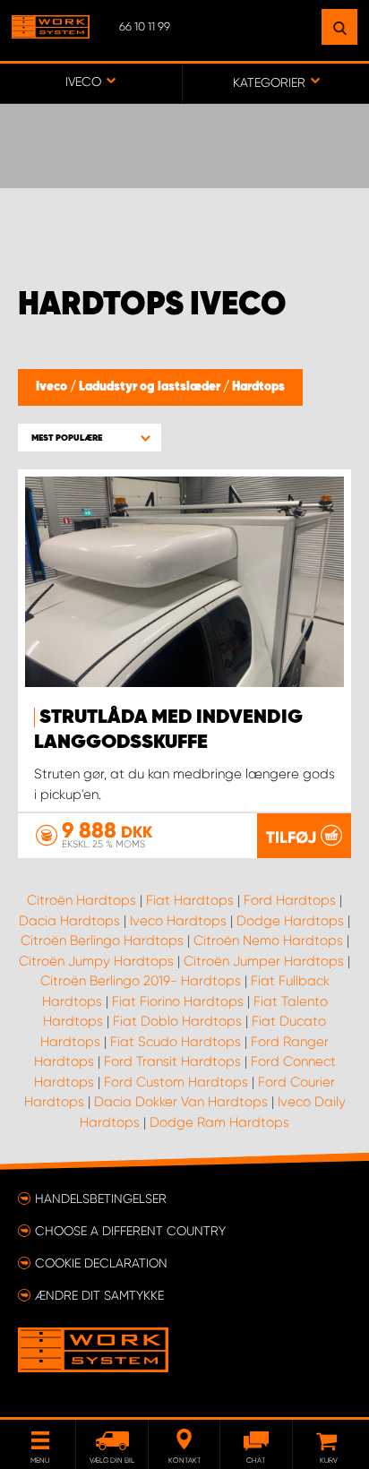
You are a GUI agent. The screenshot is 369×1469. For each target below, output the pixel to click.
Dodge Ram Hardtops (219, 1122)
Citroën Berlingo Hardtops (102, 940)
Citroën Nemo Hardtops (268, 940)
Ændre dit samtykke (99, 1295)
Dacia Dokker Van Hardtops (181, 1102)
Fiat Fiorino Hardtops (178, 1001)
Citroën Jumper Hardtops (264, 961)
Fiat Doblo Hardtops (177, 1021)
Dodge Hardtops (290, 921)
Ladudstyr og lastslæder (151, 387)
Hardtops (258, 387)
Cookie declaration (101, 1263)
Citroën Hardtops (81, 900)
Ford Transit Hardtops (172, 1061)
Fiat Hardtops (190, 900)
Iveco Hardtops (178, 921)
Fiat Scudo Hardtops (175, 1042)
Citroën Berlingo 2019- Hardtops (140, 981)
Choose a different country (130, 1231)
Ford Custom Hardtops (176, 1082)
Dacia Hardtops (69, 921)
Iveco (53, 387)
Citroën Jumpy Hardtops (96, 961)
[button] (89, 437)
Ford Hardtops (290, 900)
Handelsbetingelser (101, 1198)
